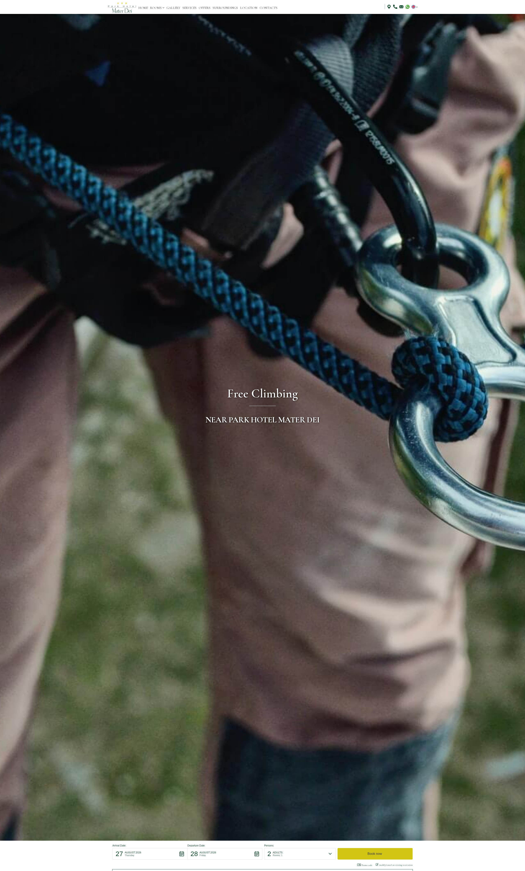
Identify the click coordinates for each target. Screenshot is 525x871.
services (189, 8)
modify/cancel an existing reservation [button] (396, 865)
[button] (157, 7)
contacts (268, 8)
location (248, 8)
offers (204, 8)
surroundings (225, 8)
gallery (173, 8)
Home (143, 8)
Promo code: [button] (367, 865)
